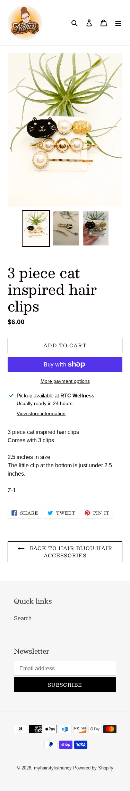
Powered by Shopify (93, 767)
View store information (41, 413)
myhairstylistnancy (53, 767)
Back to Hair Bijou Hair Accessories (70, 551)
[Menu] (118, 22)
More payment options (65, 381)
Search (23, 618)
